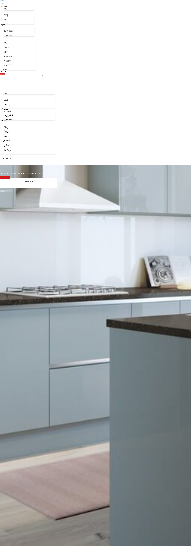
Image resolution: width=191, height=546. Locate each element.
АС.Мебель (2, 0)
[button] (18, 39)
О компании (4, 6)
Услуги (3, 24)
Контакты (4, 36)
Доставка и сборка (8, 35)
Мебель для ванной (8, 23)
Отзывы (5, 9)
